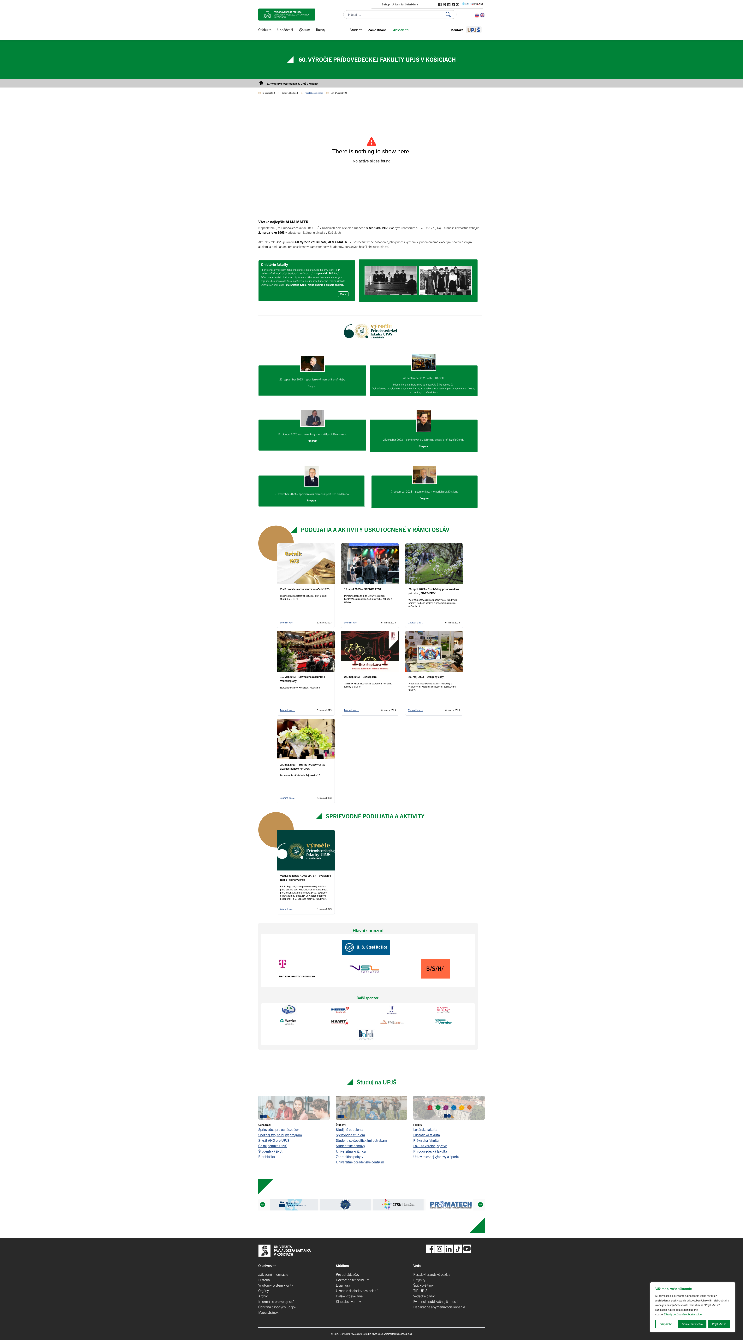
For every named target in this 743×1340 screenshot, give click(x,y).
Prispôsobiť (665, 1324)
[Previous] (262, 1204)
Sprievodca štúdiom (350, 1135)
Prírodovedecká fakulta (430, 1151)
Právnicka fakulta (426, 1140)
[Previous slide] (368, 280)
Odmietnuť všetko (692, 1324)
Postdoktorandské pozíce (431, 1274)
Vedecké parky (424, 1296)
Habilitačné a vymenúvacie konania (439, 1307)
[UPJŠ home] (474, 29)
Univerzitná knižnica (351, 1151)
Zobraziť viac (287, 622)
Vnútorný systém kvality (275, 1285)
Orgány (263, 1290)
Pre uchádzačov (347, 1274)
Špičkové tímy (423, 1285)
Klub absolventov (348, 1301)
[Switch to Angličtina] (482, 15)
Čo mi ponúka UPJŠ (272, 1145)
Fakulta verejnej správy (430, 1145)
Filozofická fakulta (426, 1135)
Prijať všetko (719, 1324)
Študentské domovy (350, 1145)
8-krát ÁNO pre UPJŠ (273, 1140)
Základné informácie (273, 1274)
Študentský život (270, 1151)
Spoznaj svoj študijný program (280, 1135)
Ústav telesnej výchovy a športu (436, 1156)
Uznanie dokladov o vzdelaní (356, 1290)
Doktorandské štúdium (352, 1279)
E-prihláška (266, 1156)
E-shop (386, 4)
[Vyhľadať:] (451, 14)
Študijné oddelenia (349, 1129)
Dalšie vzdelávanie (349, 1296)
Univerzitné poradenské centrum (360, 1162)
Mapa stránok (268, 1312)
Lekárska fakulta (425, 1129)
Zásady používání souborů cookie (683, 1314)
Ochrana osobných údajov (277, 1307)
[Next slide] (469, 280)
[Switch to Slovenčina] (477, 15)
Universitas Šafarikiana (405, 4)
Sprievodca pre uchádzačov (278, 1129)
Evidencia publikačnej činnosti (435, 1301)
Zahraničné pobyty (349, 1156)
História (264, 1279)
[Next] (480, 1204)
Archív (263, 1296)
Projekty (419, 1279)
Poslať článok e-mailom (314, 93)
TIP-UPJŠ (420, 1290)
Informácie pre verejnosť (276, 1301)
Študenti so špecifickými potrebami (362, 1140)
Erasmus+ (343, 1285)
